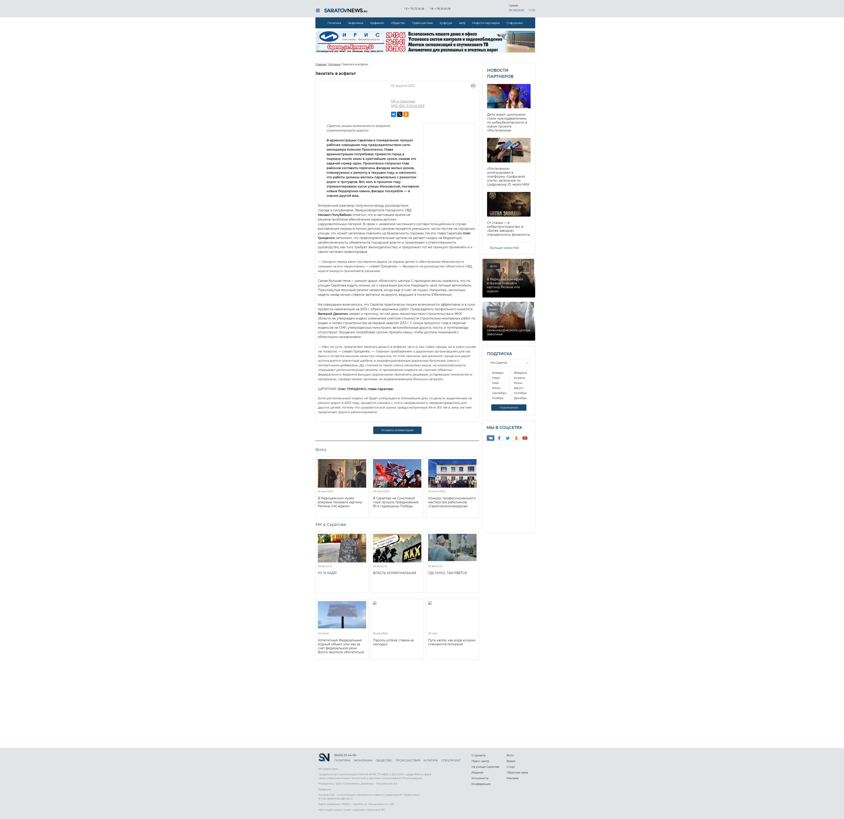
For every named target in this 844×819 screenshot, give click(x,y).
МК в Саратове (403, 101)
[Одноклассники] (406, 114)
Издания (477, 772)
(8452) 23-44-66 (345, 755)
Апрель (519, 377)
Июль (495, 388)
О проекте (478, 755)
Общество (398, 23)
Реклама (512, 778)
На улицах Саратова (485, 766)
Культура (446, 23)
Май (495, 383)
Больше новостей (504, 248)
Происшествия (422, 23)
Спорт (511, 766)
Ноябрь (497, 398)
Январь (497, 372)
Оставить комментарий (397, 430)
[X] (399, 114)
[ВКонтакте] (393, 114)
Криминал (377, 23)
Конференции (481, 784)
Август (518, 388)
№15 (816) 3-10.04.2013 (407, 106)
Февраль (520, 372)
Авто (462, 23)
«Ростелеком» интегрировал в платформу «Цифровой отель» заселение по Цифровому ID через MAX (508, 176)
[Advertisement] (449, 172)
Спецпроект (514, 23)
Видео (511, 761)
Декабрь (520, 398)
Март (495, 377)
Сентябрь (498, 393)
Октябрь (520, 393)
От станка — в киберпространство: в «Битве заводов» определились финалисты (508, 229)
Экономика (355, 23)
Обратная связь (517, 772)
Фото (510, 755)
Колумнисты (480, 778)
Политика (334, 23)
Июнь (517, 383)
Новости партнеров (486, 23)
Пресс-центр (480, 761)
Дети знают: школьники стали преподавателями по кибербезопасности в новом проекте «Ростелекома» (507, 122)
